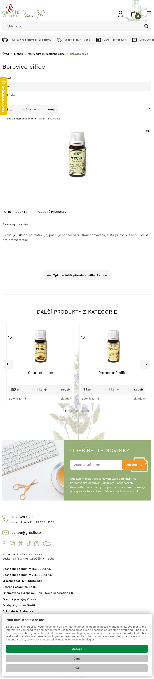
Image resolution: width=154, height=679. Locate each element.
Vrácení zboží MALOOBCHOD (22, 580)
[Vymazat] (136, 26)
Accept (77, 648)
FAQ (36, 543)
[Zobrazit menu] (149, 14)
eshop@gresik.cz (26, 532)
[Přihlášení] (120, 14)
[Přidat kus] (35, 109)
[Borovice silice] (76, 154)
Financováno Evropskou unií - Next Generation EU (37, 592)
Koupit (52, 109)
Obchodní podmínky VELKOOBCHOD (27, 574)
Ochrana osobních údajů (19, 586)
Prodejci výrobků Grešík (19, 605)
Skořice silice (40, 372)
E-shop (18, 53)
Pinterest (20, 543)
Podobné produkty (51, 211)
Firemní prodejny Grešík (19, 599)
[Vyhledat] (146, 26)
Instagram (12, 543)
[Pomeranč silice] (113, 346)
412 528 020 (22, 517)
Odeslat (131, 464)
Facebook (4, 543)
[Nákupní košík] (134, 14)
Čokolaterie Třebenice (17, 611)
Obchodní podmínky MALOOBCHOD (26, 568)
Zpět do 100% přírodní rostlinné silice (80, 275)
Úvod (5, 53)
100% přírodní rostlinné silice (46, 53)
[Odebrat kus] (23, 109)
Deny (77, 658)
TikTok (28, 543)
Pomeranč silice (113, 372)
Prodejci (46, 543)
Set (77, 668)
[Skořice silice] (40, 346)
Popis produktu (14, 211)
